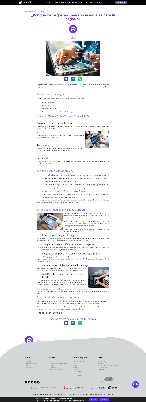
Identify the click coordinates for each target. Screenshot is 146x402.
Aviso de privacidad (71, 394)
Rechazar (104, 399)
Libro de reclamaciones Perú (109, 381)
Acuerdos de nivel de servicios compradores (108, 365)
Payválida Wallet (77, 2)
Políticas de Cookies (83, 394)
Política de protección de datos (57, 394)
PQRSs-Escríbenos (102, 367)
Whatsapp (100, 363)
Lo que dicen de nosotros (31, 363)
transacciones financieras (59, 85)
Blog (86, 2)
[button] (66, 79)
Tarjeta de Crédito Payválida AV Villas (58, 369)
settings (81, 400)
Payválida (58, 301)
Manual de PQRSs (102, 369)
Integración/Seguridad (61, 2)
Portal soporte (101, 361)
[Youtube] (38, 382)
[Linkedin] (35, 382)
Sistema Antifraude (78, 371)
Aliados (26, 365)
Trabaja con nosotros (30, 367)
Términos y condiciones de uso (40, 394)
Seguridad (75, 367)
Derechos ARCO (77, 375)
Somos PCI (75, 369)
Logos (74, 365)
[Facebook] (29, 382)
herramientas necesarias (54, 309)
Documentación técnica (79, 361)
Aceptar (93, 399)
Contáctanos (94, 2)
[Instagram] (26, 382)
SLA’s (74, 373)
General (31, 11)
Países (48, 2)
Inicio (26, 11)
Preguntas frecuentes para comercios (58, 363)
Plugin (74, 363)
